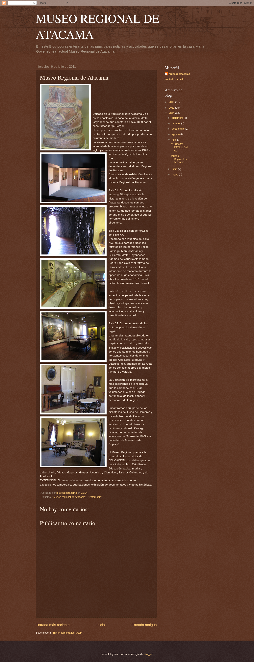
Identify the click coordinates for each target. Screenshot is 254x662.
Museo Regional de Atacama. (179, 159)
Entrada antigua (144, 625)
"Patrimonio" (95, 496)
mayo (175, 174)
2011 (172, 113)
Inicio (100, 625)
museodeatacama (179, 73)
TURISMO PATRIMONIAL (179, 147)
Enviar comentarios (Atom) (67, 632)
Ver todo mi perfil (174, 79)
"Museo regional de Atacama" (69, 496)
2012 (172, 107)
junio (175, 169)
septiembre (178, 128)
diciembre (178, 117)
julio (174, 139)
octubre (176, 123)
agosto (176, 134)
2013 (172, 102)
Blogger (148, 654)
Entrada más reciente (53, 625)
